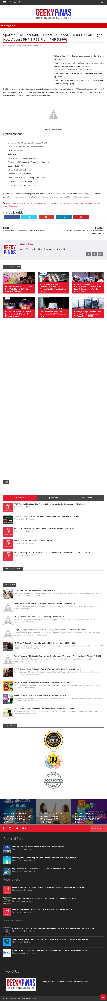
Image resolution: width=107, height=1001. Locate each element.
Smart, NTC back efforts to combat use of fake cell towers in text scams (46, 516)
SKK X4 (28, 203)
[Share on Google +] (46, 217)
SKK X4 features (39, 203)
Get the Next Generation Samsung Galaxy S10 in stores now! (53, 313)
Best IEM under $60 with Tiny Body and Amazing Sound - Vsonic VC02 (44, 603)
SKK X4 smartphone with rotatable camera (75, 203)
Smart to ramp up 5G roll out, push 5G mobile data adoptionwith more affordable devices (54, 553)
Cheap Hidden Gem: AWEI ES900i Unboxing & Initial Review (39, 617)
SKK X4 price (52, 203)
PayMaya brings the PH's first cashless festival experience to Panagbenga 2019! (87, 313)
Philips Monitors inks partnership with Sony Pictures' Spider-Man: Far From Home (53, 287)
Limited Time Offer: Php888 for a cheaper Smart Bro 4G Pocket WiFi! (44, 708)
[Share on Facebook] (12, 217)
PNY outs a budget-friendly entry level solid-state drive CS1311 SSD (44, 643)
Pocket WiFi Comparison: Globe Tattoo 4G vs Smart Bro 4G (40, 695)
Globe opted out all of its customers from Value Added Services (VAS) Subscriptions (49, 950)
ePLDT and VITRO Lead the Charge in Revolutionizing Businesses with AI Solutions (50, 504)
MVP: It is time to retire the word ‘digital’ (33, 540)
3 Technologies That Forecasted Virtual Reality (34, 590)
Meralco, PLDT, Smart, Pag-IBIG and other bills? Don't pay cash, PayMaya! (44, 857)
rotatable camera (18, 203)
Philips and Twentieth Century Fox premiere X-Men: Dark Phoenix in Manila (18, 313)
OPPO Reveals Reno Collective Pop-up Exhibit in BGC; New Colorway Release (18, 289)
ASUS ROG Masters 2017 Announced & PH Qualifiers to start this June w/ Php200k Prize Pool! (53, 928)
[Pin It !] (81, 217)
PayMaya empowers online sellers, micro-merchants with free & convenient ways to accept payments (87, 287)
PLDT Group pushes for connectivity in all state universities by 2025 (44, 528)
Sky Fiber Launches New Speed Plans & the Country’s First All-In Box (41, 869)
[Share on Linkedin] (64, 217)
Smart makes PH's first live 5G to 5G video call (74, 70)
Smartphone (14, 206)
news (8, 203)
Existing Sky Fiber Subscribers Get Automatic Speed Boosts (38, 846)
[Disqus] (53, 362)
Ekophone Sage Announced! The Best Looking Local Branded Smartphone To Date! (50, 630)
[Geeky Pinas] (53, 13)
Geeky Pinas (7, 999)
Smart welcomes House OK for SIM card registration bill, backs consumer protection (50, 939)
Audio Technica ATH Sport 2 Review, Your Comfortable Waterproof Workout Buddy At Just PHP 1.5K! (58, 656)
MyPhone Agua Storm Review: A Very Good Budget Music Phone (41, 682)
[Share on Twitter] (29, 217)
